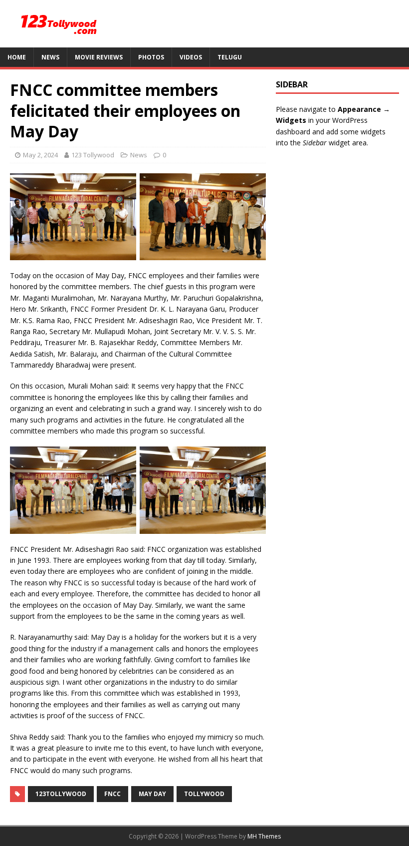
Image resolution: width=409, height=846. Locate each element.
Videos (191, 57)
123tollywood (60, 794)
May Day (152, 794)
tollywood (204, 794)
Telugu (229, 57)
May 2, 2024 (40, 154)
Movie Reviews (99, 57)
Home (16, 57)
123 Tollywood (92, 154)
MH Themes (264, 836)
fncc (112, 794)
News (50, 57)
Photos (151, 57)
